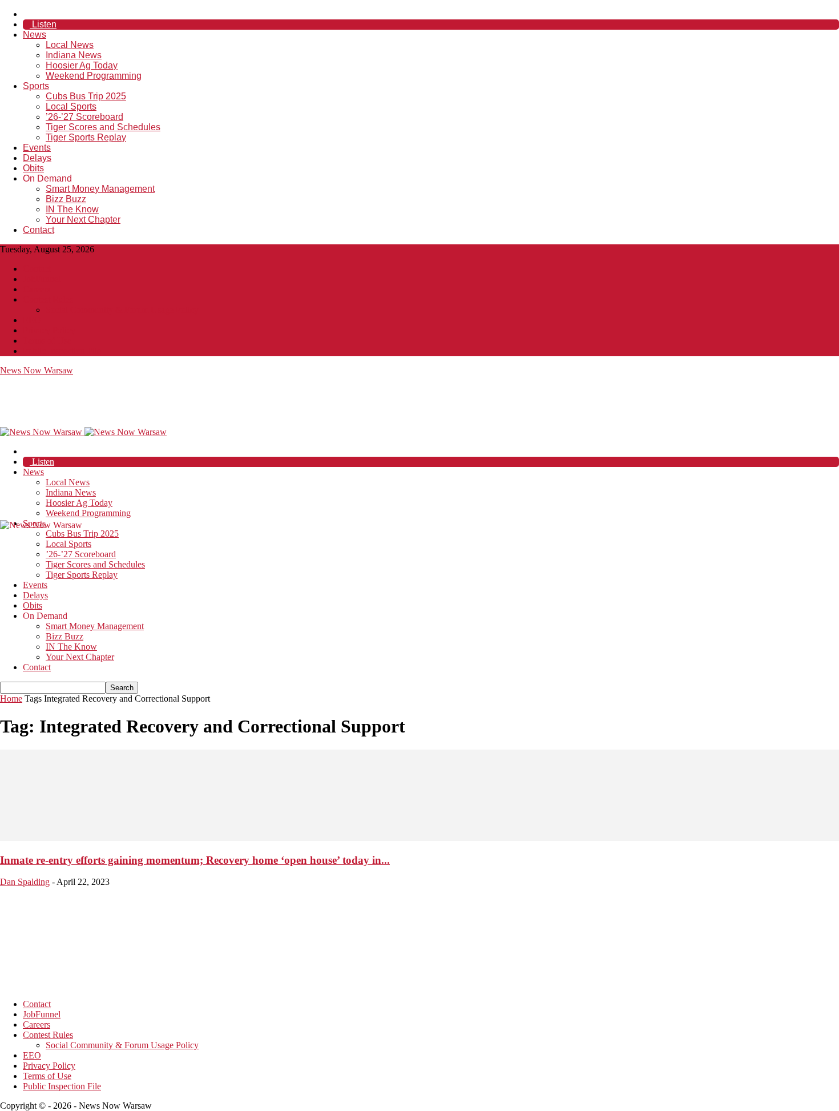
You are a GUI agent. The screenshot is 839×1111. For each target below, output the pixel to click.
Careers (36, 289)
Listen (43, 24)
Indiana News (74, 55)
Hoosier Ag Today (82, 65)
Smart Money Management (100, 189)
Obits (33, 168)
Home (11, 698)
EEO (32, 320)
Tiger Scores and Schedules (103, 127)
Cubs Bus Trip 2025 (86, 96)
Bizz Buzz (66, 199)
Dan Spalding (25, 882)
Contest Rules (48, 299)
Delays (37, 158)
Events (37, 147)
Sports (36, 86)
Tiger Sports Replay (86, 137)
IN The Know (72, 209)
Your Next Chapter (83, 219)
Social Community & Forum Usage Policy (122, 310)
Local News (70, 45)
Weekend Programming (94, 75)
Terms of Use (47, 340)
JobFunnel (41, 279)
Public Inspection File (62, 351)
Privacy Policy (49, 330)
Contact (38, 230)
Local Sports (71, 106)
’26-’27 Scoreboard (84, 117)
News (34, 34)
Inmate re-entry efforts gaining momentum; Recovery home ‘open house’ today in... (195, 860)
